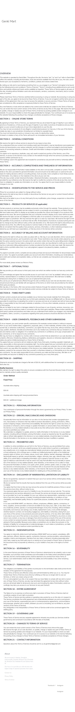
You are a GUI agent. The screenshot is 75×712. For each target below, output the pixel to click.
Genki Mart (9, 21)
